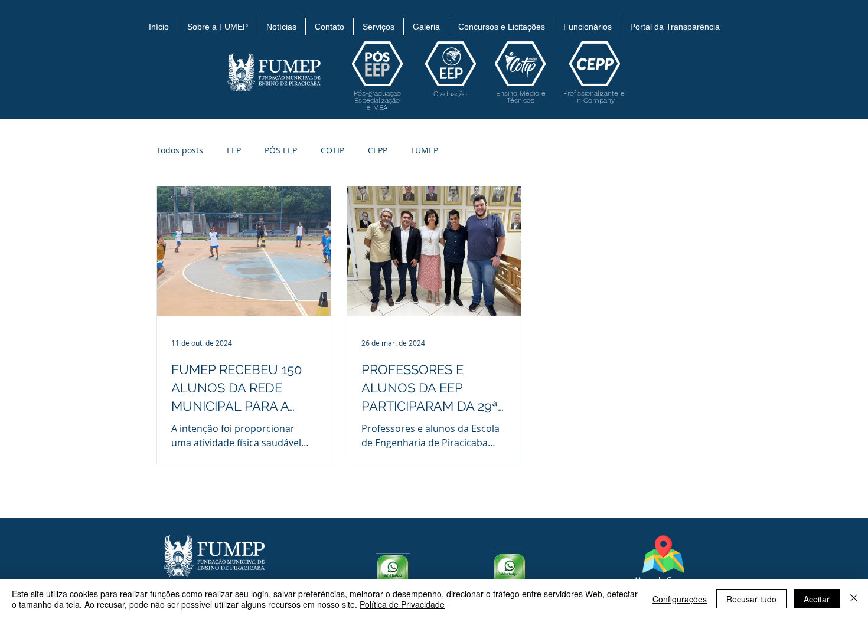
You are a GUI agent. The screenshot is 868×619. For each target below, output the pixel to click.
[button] (217, 26)
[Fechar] (854, 599)
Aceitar (817, 599)
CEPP (377, 150)
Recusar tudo (751, 599)
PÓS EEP (281, 150)
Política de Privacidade (402, 604)
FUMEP (424, 150)
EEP (234, 150)
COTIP (332, 150)
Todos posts (179, 150)
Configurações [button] (679, 599)
